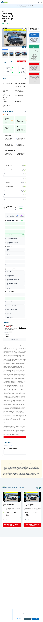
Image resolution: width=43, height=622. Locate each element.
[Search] (39, 2)
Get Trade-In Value (33, 35)
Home (6, 5)
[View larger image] (14, 38)
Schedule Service (34, 64)
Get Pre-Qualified (32, 47)
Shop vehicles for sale (12, 5)
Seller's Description (22, 61)
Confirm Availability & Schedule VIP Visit (34, 73)
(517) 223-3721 (8, 326)
